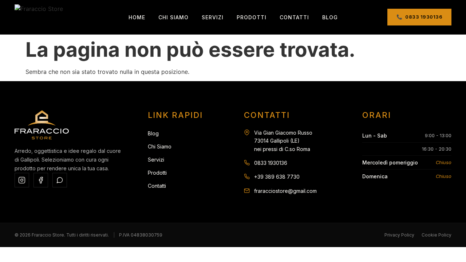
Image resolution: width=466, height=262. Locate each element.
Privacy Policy (399, 235)
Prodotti (251, 17)
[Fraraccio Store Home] (39, 17)
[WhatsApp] (59, 180)
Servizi (213, 17)
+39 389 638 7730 (277, 177)
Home (137, 17)
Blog (330, 17)
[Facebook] (40, 180)
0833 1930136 (270, 163)
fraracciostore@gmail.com (285, 191)
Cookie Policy (436, 235)
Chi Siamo (173, 17)
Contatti (294, 17)
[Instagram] (22, 180)
